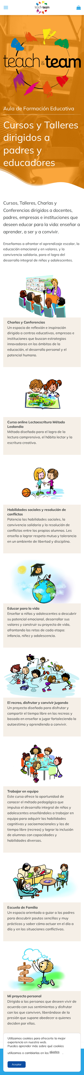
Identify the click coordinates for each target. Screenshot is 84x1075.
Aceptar (16, 1064)
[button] (5, 7)
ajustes (54, 1052)
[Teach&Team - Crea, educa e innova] (42, 7)
